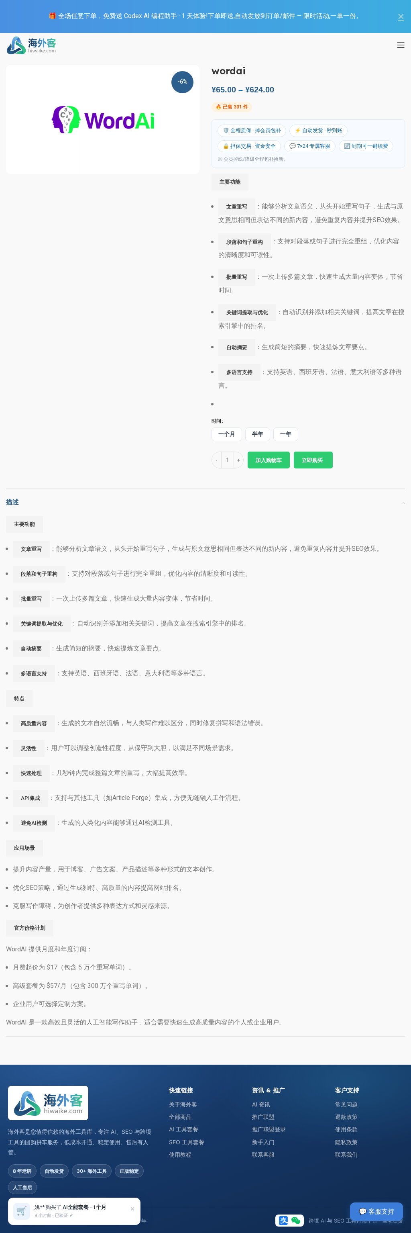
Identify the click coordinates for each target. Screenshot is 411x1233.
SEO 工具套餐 (186, 1142)
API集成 (30, 798)
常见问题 (346, 1104)
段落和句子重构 (244, 242)
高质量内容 (34, 723)
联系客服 (263, 1154)
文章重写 (236, 207)
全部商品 (180, 1116)
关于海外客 (183, 1104)
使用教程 (180, 1154)
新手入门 (263, 1142)
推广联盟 (263, 1116)
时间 (216, 421)
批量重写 (236, 277)
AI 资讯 (261, 1104)
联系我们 (346, 1154)
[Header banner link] (193, 16)
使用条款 (346, 1129)
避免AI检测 (34, 823)
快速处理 (31, 773)
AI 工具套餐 (183, 1129)
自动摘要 (236, 347)
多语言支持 (239, 372)
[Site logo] (31, 44)
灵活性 (29, 748)
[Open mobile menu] (401, 45)
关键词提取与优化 (247, 312)
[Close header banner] (401, 16)
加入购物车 (269, 460)
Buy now (313, 460)
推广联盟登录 (269, 1129)
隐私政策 (346, 1142)
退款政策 (346, 1116)
